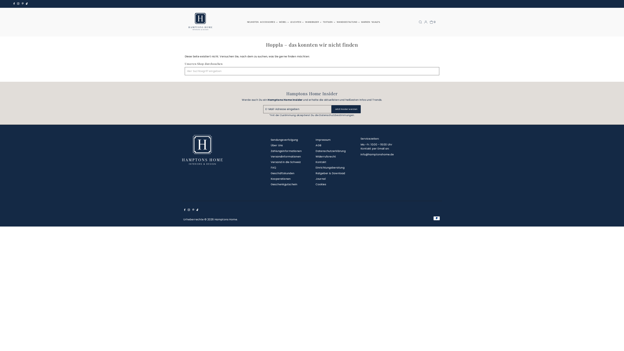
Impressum (323, 140)
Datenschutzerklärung (331, 151)
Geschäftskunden (282, 173)
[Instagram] (18, 4)
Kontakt (321, 162)
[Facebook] (14, 4)
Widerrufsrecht (326, 156)
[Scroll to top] (617, 344)
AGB (318, 145)
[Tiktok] (26, 4)
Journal (321, 179)
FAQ (273, 167)
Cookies (321, 184)
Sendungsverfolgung (284, 140)
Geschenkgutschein (284, 184)
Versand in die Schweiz (286, 162)
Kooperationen (281, 179)
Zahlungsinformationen (286, 151)
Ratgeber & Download (330, 173)
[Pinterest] (22, 4)
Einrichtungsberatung (330, 167)
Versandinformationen (286, 156)
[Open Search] (420, 22)
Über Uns (277, 145)
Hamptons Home (225, 219)
